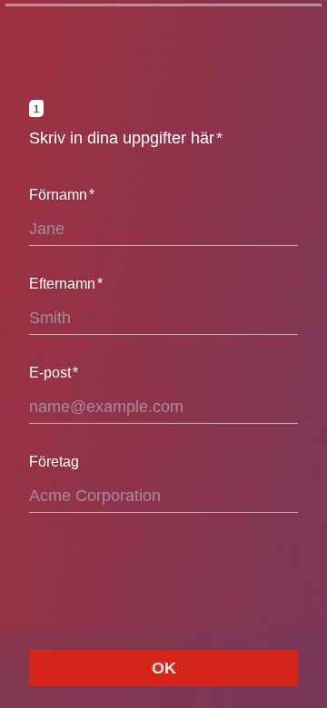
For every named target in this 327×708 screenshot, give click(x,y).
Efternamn (66, 283)
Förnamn (61, 194)
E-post (53, 372)
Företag (54, 461)
